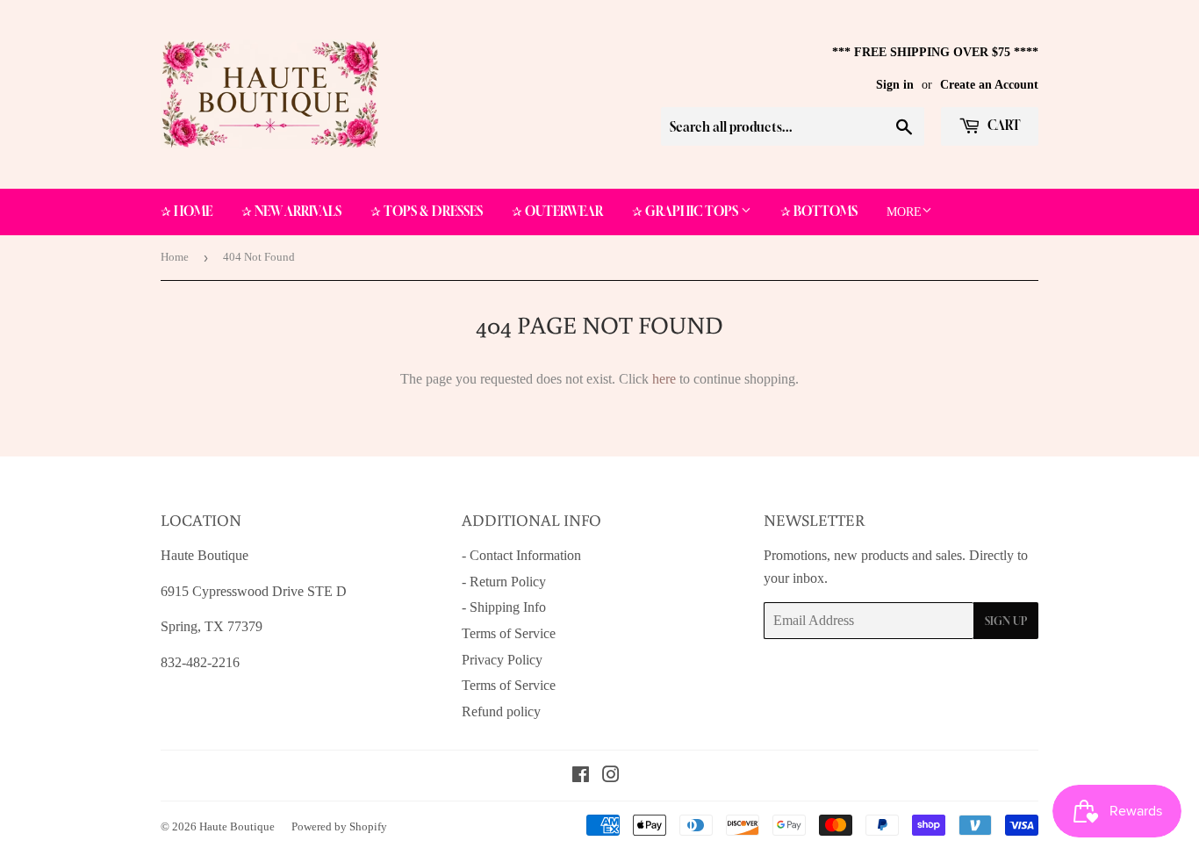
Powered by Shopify (339, 826)
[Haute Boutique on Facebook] (580, 776)
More (904, 212)
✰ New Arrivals (291, 211)
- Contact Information (521, 555)
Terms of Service (509, 633)
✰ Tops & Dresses (426, 211)
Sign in (895, 84)
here (664, 378)
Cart (1003, 125)
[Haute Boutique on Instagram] (611, 776)
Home (175, 256)
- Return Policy (504, 581)
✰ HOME (186, 211)
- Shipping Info (504, 607)
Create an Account (989, 84)
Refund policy (501, 711)
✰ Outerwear (557, 211)
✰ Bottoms (819, 211)
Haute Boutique (237, 826)
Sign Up (1006, 621)
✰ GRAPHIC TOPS (686, 211)
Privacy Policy (502, 659)
